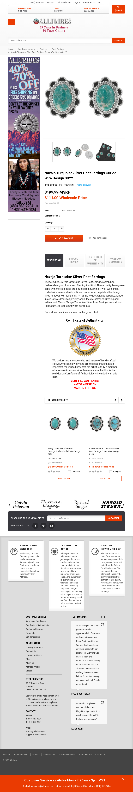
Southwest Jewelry (26, 49)
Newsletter (31, 633)
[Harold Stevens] (112, 504)
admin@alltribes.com (44, 786)
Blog (28, 659)
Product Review (74, 260)
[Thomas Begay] (51, 504)
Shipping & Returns (34, 647)
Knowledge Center (34, 655)
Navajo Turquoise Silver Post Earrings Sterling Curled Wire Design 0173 (64, 451)
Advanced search (67, 754)
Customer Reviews (34, 629)
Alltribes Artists (33, 667)
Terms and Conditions (36, 621)
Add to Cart (65, 238)
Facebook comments (115, 260)
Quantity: (49, 223)
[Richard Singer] (82, 504)
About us (6, 754)
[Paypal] (75, 772)
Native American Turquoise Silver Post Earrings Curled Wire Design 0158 (104, 451)
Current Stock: (52, 216)
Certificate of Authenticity (95, 260)
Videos (29, 671)
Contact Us (31, 651)
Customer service (21, 754)
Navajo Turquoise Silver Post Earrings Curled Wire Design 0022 (39, 52)
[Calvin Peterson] (21, 504)
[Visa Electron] (110, 772)
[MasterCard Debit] (100, 772)
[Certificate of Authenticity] (85, 340)
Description (54, 260)
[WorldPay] (87, 772)
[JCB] (126, 772)
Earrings (43, 49)
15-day (58, 9)
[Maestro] (118, 772)
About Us (30, 663)
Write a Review (84, 185)
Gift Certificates (33, 637)
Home (10, 49)
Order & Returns (85, 754)
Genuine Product (92, 9)
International (25, 9)
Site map (36, 754)
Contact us (100, 754)
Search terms (49, 754)
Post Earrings (58, 49)
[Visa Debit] (93, 772)
